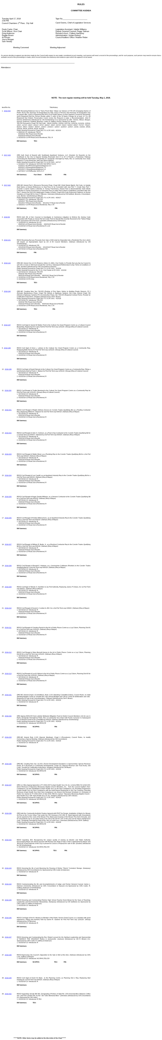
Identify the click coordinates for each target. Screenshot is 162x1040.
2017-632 (7, 185)
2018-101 (7, 240)
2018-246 (8, 918)
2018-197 (7, 325)
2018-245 (8, 900)
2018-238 (8, 813)
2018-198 (7, 348)
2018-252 (8, 994)
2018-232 (8, 716)
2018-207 (8, 544)
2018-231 (8, 695)
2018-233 (8, 737)
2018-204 (8, 475)
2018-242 (8, 840)
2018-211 (8, 627)
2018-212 (8, 652)
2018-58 (7, 217)
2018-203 (8, 454)
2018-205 (8, 497)
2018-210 (8, 608)
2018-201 (8, 410)
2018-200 (8, 390)
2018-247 (8, 937)
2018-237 (8, 785)
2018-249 (8, 978)
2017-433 (7, 155)
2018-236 (8, 764)
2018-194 (7, 291)
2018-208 (8, 566)
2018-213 (8, 674)
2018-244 (8, 884)
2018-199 (8, 369)
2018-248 (8, 955)
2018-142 (7, 263)
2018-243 (8, 868)
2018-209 (8, 587)
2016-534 (7, 111)
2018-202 (8, 433)
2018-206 (8, 518)
